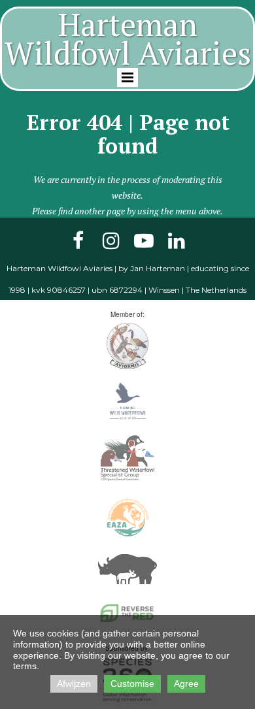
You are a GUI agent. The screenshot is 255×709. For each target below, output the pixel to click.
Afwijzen (74, 683)
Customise (132, 683)
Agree (186, 683)
